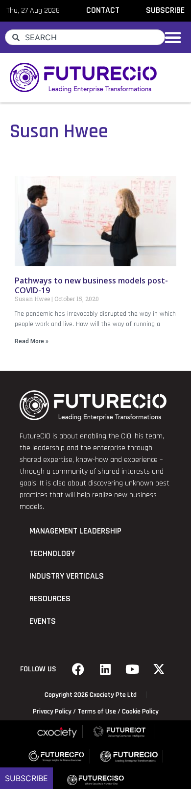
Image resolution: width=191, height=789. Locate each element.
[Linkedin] (105, 669)
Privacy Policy (52, 711)
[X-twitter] (159, 669)
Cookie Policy (140, 711)
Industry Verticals (66, 576)
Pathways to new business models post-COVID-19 (91, 285)
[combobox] (85, 37)
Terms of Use (96, 711)
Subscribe (26, 778)
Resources (50, 598)
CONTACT (102, 10)
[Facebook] (78, 669)
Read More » (31, 341)
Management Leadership (75, 531)
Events (42, 621)
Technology (52, 553)
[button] (173, 37)
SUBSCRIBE (165, 10)
